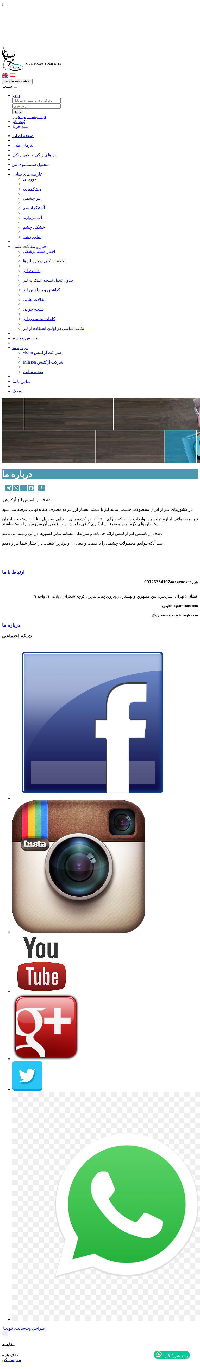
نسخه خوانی (33, 309)
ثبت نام (18, 121)
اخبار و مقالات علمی (30, 246)
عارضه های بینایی (27, 174)
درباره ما (20, 347)
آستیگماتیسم (34, 208)
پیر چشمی (32, 198)
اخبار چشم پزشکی (39, 251)
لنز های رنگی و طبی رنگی (34, 155)
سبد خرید (20, 126)
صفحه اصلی (23, 135)
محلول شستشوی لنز (30, 164)
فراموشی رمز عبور (29, 116)
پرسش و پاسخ (24, 338)
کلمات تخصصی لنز (39, 319)
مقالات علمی (34, 299)
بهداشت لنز (32, 270)
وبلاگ (17, 391)
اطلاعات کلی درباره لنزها (44, 261)
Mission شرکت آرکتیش (43, 362)
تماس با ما (21, 381)
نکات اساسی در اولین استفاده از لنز (53, 328)
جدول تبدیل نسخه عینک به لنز (48, 280)
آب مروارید (32, 217)
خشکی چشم (34, 227)
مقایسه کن (11, 1360)
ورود (16, 95)
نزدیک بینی (32, 188)
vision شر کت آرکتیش (42, 352)
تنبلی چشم (32, 237)
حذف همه (10, 1355)
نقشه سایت (33, 372)
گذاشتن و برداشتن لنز (41, 290)
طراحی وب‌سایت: (24, 1328)
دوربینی (29, 179)
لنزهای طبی (22, 145)
